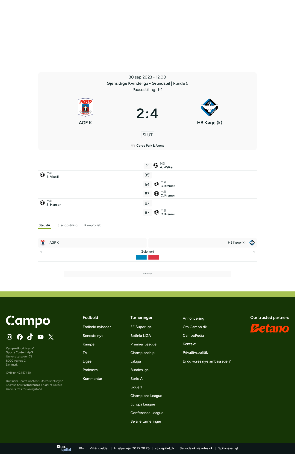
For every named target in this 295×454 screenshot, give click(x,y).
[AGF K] (85, 113)
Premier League (143, 344)
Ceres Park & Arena (150, 146)
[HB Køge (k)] (209, 113)
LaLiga (135, 361)
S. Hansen (54, 205)
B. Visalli (53, 177)
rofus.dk (207, 448)
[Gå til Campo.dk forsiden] (28, 326)
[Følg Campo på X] (50, 336)
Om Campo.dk (195, 327)
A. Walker (167, 167)
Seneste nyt (93, 335)
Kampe (88, 344)
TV (85, 353)
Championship (142, 353)
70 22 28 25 (141, 448)
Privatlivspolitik (195, 352)
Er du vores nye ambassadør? (207, 361)
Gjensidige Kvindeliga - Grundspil (139, 83)
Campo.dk (13, 348)
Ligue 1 (136, 387)
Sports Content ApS (19, 352)
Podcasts (90, 370)
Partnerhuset (31, 385)
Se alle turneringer (145, 421)
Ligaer (88, 361)
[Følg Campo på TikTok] (30, 336)
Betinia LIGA (140, 335)
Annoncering (193, 318)
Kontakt (189, 344)
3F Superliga (140, 327)
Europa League (142, 404)
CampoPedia (193, 335)
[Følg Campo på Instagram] (9, 336)
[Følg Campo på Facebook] (19, 336)
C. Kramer (168, 186)
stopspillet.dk (164, 448)
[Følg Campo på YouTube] (40, 336)
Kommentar (92, 378)
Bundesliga (139, 370)
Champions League (146, 395)
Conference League (146, 413)
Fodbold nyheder (97, 327)
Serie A (136, 378)
